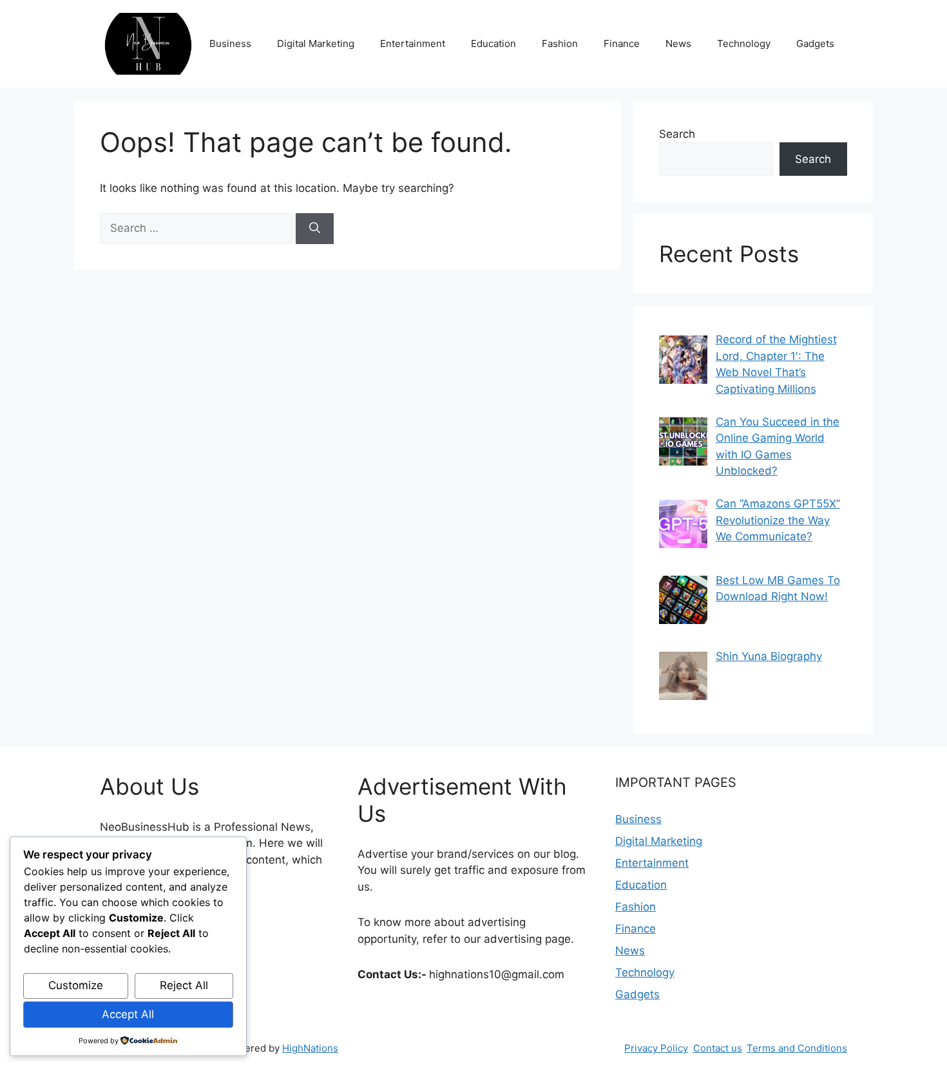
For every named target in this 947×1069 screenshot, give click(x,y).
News (678, 43)
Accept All (128, 1014)
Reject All (184, 985)
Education (493, 43)
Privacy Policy (656, 1048)
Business (230, 43)
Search (677, 134)
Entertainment (412, 43)
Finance (622, 43)
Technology (743, 43)
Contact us (717, 1048)
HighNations (310, 1048)
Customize (75, 985)
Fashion (560, 43)
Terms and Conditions (797, 1048)
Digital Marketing (315, 43)
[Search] (315, 228)
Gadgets (815, 43)
